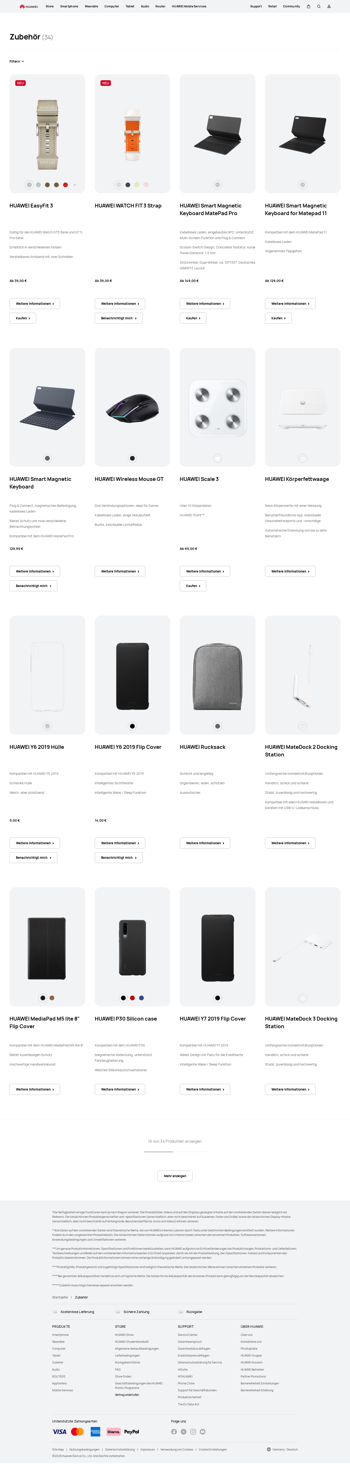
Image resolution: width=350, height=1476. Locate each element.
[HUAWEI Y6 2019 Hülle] (47, 676)
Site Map (58, 1449)
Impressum (147, 1449)
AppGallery (59, 1383)
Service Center (188, 1335)
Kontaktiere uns (251, 1342)
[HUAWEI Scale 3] (217, 408)
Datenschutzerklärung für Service (200, 1362)
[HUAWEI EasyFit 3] (47, 135)
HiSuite (183, 1369)
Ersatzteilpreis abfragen (193, 1355)
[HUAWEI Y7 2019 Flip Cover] (217, 948)
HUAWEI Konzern (252, 1362)
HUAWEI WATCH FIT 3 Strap (128, 205)
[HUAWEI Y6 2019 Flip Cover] (132, 676)
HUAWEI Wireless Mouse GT (129, 479)
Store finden (123, 1376)
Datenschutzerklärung (120, 1449)
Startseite (60, 1297)
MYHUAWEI (185, 1376)
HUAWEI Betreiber (252, 1369)
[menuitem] (80, 1335)
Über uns (246, 1335)
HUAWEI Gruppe (251, 1355)
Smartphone (60, 1335)
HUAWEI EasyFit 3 (31, 205)
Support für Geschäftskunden (197, 1390)
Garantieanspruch (190, 1342)
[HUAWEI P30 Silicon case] (132, 948)
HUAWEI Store (124, 1335)
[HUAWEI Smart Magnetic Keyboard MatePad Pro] (217, 135)
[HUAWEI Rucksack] (217, 676)
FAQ (117, 1369)
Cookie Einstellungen (213, 1449)
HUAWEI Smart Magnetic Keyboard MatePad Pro (211, 209)
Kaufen (21, 318)
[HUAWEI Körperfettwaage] (302, 408)
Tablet (56, 1355)
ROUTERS (58, 1376)
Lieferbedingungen (127, 1355)
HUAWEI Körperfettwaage (297, 479)
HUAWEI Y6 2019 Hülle (37, 746)
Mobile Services (62, 1390)
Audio (56, 1369)
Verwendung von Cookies (176, 1449)
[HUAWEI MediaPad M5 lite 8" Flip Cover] (47, 948)
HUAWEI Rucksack (202, 746)
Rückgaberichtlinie (127, 1362)
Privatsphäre (249, 1349)
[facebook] (174, 1432)
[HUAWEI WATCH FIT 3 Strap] (132, 135)
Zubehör (57, 1362)
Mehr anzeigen (175, 1176)
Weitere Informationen (33, 303)
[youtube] (202, 1432)
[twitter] (183, 1432)
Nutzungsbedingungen (85, 1449)
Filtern (15, 61)
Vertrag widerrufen (127, 1395)
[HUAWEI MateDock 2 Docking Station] (302, 676)
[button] (308, 6)
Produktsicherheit (189, 1397)
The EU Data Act (188, 1404)
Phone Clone (186, 1383)
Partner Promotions (253, 1376)
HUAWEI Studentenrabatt (132, 1342)
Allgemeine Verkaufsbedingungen (137, 1349)
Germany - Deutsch (285, 1449)
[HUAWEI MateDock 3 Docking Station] (302, 948)
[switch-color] (29, 185)
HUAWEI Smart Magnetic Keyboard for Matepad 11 (296, 209)
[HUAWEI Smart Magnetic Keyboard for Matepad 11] (302, 135)
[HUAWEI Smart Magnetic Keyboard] (47, 408)
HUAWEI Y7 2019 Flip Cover (213, 1018)
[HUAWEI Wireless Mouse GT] (132, 408)
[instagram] (193, 1432)
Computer (58, 1349)
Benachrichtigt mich (117, 318)
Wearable (58, 1342)
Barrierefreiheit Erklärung (257, 1390)
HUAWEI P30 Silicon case (126, 1018)
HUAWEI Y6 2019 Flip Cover (128, 746)
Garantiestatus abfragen (194, 1349)
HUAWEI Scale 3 (199, 479)
